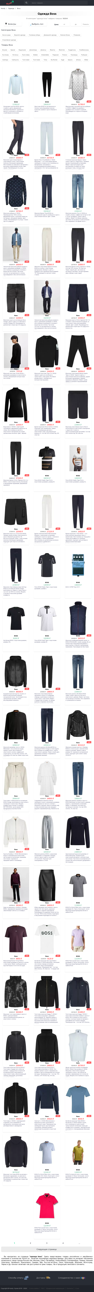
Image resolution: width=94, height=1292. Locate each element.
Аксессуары (6, 35)
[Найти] (26, 3)
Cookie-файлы (34, 1288)
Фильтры (12, 24)
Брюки (13, 50)
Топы (45, 60)
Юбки (86, 60)
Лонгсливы (26, 55)
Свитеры (5, 60)
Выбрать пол (37, 24)
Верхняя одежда (19, 35)
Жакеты (52, 50)
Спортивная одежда (9, 40)
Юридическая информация (55, 1288)
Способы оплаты (16, 1278)
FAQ (42, 1288)
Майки (35, 55)
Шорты (70, 60)
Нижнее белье (65, 35)
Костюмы (5, 55)
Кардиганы (72, 50)
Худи (62, 60)
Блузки (4, 50)
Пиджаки (56, 55)
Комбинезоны (84, 50)
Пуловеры (74, 55)
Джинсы (43, 50)
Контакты (70, 1288)
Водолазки (22, 50)
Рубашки (84, 55)
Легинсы (15, 55)
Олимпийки (45, 55)
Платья (64, 55)
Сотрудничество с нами (69, 1278)
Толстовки (25, 60)
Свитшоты (15, 60)
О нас (77, 1288)
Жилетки (62, 50)
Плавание (77, 35)
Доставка (40, 1278)
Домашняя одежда (50, 35)
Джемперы (33, 50)
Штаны (78, 60)
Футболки (54, 60)
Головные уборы (34, 35)
